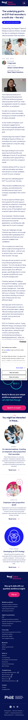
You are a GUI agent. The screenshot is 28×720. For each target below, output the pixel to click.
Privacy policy (7, 710)
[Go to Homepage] (9, 3)
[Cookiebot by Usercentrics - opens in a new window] (19, 342)
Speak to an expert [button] (14, 408)
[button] (24, 3)
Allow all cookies (14, 372)
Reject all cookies (14, 377)
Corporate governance (16, 713)
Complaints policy (19, 715)
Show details (19, 367)
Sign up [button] (14, 594)
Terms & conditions (17, 710)
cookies (8, 350)
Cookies (7, 713)
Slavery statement (8, 715)
